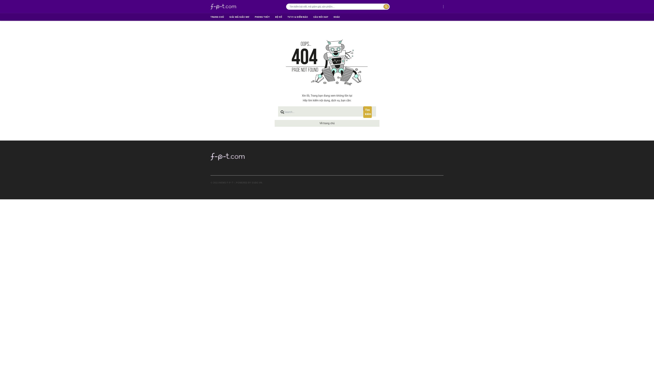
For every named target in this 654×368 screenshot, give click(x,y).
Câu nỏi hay (320, 17)
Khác (337, 17)
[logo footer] (257, 156)
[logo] (223, 6)
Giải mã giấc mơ (239, 17)
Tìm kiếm (368, 112)
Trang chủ (217, 17)
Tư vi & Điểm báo (297, 17)
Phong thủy (262, 17)
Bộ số (278, 17)
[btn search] (386, 6)
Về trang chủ (327, 123)
